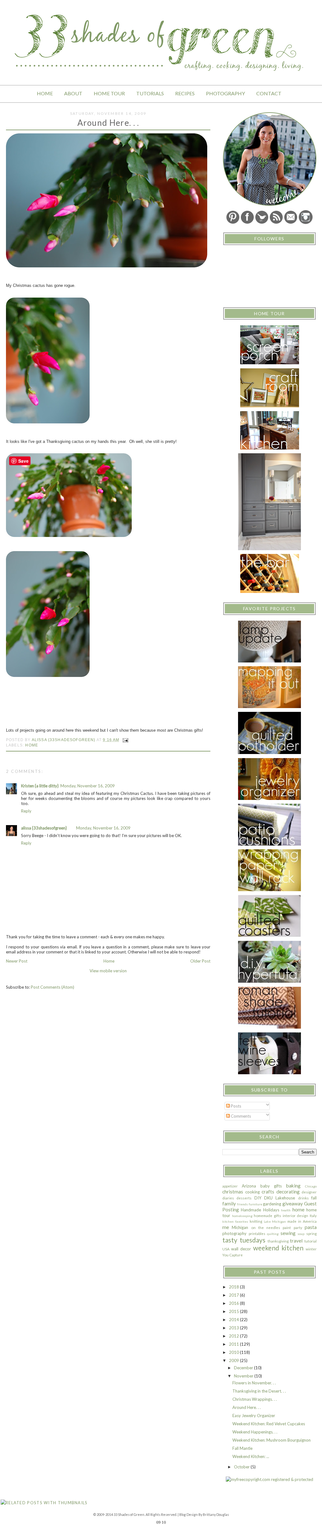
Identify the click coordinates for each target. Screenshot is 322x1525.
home (31, 745)
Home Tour (109, 93)
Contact (268, 93)
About (73, 93)
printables (257, 1233)
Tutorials (150, 93)
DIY (257, 1197)
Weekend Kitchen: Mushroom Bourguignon (271, 1440)
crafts (268, 1191)
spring (311, 1233)
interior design (295, 1215)
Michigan (240, 1227)
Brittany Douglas (216, 1514)
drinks (303, 1198)
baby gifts (271, 1185)
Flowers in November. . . (254, 1382)
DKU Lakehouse (279, 1197)
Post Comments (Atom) (52, 987)
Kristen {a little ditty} (39, 785)
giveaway (292, 1203)
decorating (288, 1191)
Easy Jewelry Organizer (253, 1415)
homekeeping (242, 1216)
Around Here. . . (246, 1407)
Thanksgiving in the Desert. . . (259, 1391)
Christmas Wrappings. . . (254, 1399)
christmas (232, 1191)
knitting (256, 1221)
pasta (311, 1227)
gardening (272, 1203)
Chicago (311, 1186)
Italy (313, 1215)
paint (287, 1227)
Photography (225, 93)
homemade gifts (267, 1215)
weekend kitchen (278, 1248)
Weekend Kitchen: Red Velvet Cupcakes (268, 1423)
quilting (273, 1234)
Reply (26, 810)
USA (226, 1249)
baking (293, 1185)
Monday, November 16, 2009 (87, 785)
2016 (234, 1303)
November (244, 1375)
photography (234, 1233)
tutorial (310, 1241)
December (244, 1367)
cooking (252, 1191)
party (298, 1227)
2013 (234, 1327)
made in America (302, 1221)
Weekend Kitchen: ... (250, 1456)
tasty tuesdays (243, 1240)
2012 (234, 1335)
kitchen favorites (235, 1221)
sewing (288, 1233)
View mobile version (108, 970)
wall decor (241, 1248)
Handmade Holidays (260, 1209)
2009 (234, 1360)
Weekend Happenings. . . (254, 1431)
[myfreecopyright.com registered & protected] (269, 1479)
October (242, 1466)
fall (314, 1197)
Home (45, 93)
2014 (234, 1319)
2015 (234, 1311)
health (286, 1210)
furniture (255, 1204)
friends (242, 1204)
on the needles (265, 1227)
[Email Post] (125, 740)
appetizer (230, 1186)
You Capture (232, 1255)
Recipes (185, 93)
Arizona (249, 1185)
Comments (240, 1116)
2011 (234, 1344)
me (225, 1227)
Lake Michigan (275, 1221)
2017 (234, 1295)
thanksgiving (278, 1241)
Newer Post (16, 961)
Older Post (200, 961)
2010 (234, 1352)
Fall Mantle (242, 1448)
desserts (244, 1198)
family (229, 1203)
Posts (235, 1106)
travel (296, 1240)
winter (311, 1249)
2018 (234, 1286)
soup (300, 1234)
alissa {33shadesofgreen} (44, 827)
